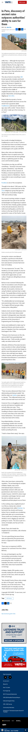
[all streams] (26, 730)
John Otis (8, 27)
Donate (23, 2)
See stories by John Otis (8, 614)
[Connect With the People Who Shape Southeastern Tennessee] (14, 633)
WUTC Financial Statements (10, 694)
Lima (3, 190)
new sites (11, 96)
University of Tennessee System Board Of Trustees (13, 711)
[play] (2, 730)
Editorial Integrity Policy (8, 700)
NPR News (9, 598)
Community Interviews (8, 707)
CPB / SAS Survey (7, 704)
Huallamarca (5, 106)
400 (21, 77)
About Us (5, 684)
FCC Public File (6, 690)
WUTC (8, 681)
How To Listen (6, 687)
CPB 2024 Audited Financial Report (11, 697)
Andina (15, 395)
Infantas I (20, 508)
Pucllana (4, 183)
